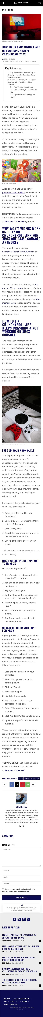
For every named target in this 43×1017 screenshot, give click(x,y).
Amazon (9, 221)
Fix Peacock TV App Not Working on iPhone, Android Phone (19, 958)
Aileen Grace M (6, 952)
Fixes (27, 778)
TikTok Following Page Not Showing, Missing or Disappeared (19, 981)
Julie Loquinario (6, 941)
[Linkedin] (20, 825)
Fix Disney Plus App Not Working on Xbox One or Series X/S (19, 936)
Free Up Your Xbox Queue (23, 87)
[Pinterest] (22, 784)
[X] (17, 784)
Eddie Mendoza (9, 59)
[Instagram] (19, 919)
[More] (33, 784)
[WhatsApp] (27, 784)
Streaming (35, 778)
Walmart (19, 221)
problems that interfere (13, 192)
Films (10, 10)
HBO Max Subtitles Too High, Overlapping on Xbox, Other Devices (19, 970)
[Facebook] (12, 784)
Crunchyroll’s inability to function (18, 251)
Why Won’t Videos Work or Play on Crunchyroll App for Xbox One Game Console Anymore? (22, 75)
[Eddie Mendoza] (3, 59)
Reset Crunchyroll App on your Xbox (23, 91)
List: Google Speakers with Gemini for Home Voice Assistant (20, 947)
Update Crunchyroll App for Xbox (22, 96)
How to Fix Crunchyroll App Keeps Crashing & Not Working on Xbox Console (22, 82)
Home (4, 10)
